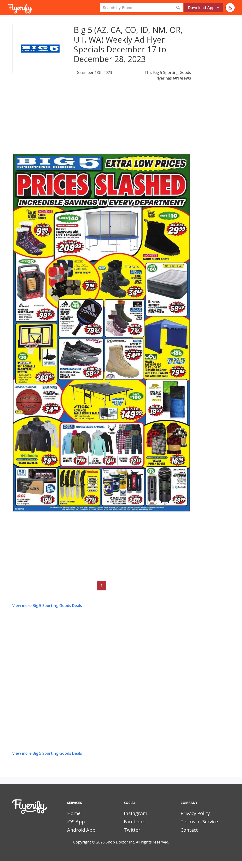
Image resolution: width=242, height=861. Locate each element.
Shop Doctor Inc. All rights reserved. (137, 842)
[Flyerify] (8, 7)
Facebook (134, 821)
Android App (81, 830)
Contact (189, 830)
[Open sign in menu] (230, 7)
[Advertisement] (101, 120)
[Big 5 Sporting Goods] (40, 48)
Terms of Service (199, 821)
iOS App (76, 821)
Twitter (132, 830)
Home (74, 813)
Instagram (135, 813)
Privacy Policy (195, 813)
